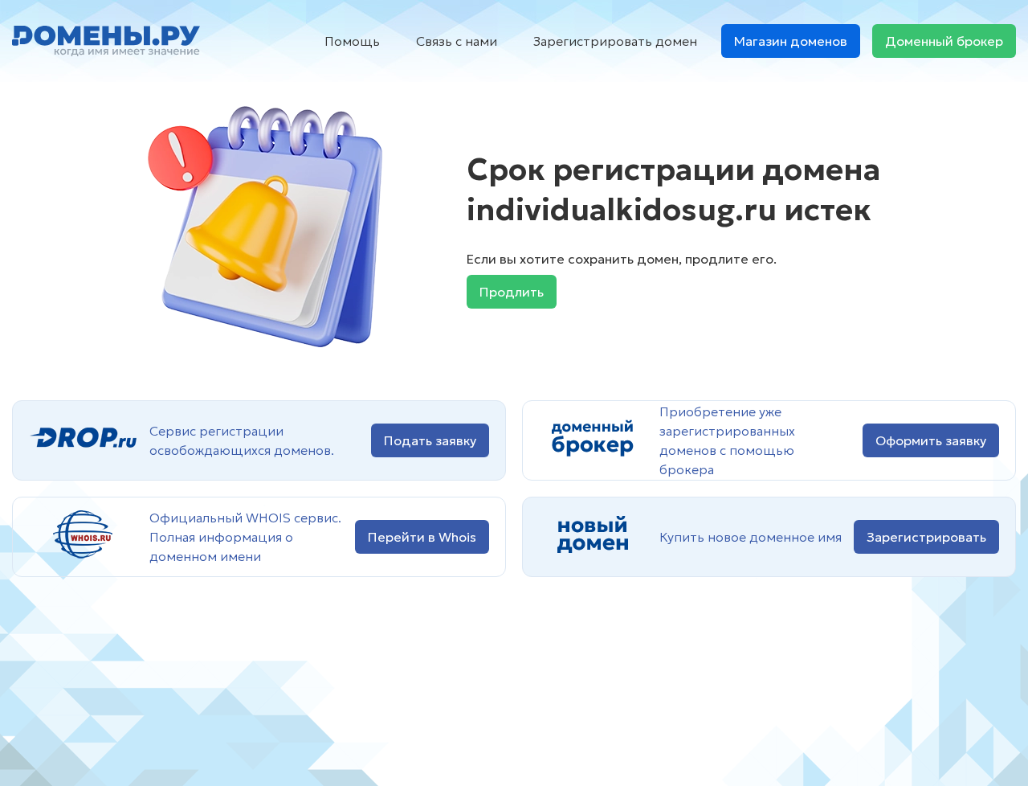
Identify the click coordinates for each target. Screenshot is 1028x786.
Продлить (511, 292)
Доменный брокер (944, 41)
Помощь (352, 41)
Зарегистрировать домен (615, 41)
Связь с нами (456, 41)
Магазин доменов (790, 41)
